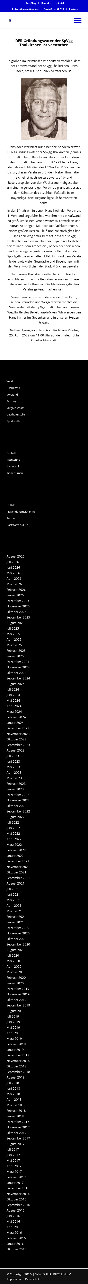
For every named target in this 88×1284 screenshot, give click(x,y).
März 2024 (14, 711)
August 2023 (16, 750)
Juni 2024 (13, 695)
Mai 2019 (13, 1027)
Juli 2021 (13, 889)
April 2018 (14, 1099)
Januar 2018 (15, 1116)
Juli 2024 (13, 689)
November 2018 (18, 1061)
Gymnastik (13, 466)
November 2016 (18, 1194)
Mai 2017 (13, 1160)
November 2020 (18, 933)
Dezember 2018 (18, 1055)
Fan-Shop (31, 3)
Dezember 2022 (18, 795)
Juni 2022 (13, 828)
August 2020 (16, 950)
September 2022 (18, 811)
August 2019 (16, 1011)
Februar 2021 (16, 917)
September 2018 (18, 1072)
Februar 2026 (16, 589)
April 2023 (14, 772)
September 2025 (18, 617)
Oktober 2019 (16, 1000)
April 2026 (14, 578)
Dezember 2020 (18, 928)
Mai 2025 (13, 634)
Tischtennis (13, 459)
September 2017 (18, 1138)
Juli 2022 (13, 822)
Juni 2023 (13, 761)
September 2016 (18, 1205)
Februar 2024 (16, 717)
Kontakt (46, 3)
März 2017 (14, 1171)
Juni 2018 (13, 1088)
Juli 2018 (13, 1083)
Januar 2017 (15, 1183)
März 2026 (14, 584)
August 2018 (16, 1077)
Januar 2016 (15, 1244)
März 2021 (14, 911)
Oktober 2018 (16, 1066)
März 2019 (14, 1038)
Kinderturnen (15, 473)
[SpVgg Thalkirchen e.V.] (36, 20)
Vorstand (12, 394)
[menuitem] (31, 3)
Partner (73, 9)
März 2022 (14, 844)
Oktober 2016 (16, 1199)
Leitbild (59, 3)
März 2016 (14, 1232)
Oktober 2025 (16, 612)
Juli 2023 (13, 756)
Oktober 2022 (16, 806)
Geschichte (13, 388)
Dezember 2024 (18, 662)
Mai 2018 (13, 1094)
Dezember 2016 (18, 1188)
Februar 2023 (16, 783)
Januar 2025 (15, 656)
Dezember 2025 (18, 601)
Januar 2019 (15, 1050)
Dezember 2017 (18, 1122)
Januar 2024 (15, 723)
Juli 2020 (13, 955)
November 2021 (18, 867)
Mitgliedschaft (15, 408)
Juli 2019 (13, 1016)
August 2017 (16, 1144)
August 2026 (16, 556)
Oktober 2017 (16, 1133)
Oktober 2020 (16, 939)
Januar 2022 (15, 856)
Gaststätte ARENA (54, 9)
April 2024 (14, 706)
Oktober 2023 (16, 739)
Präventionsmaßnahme (25, 9)
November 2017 (18, 1127)
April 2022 (14, 839)
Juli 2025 (13, 628)
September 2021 (18, 878)
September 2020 (18, 944)
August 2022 (16, 817)
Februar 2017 (16, 1177)
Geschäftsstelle (16, 414)
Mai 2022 (13, 833)
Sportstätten (14, 421)
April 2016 (14, 1227)
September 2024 (18, 678)
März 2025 (14, 645)
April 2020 (14, 966)
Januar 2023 (15, 789)
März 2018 (14, 1105)
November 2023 (18, 734)
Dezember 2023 (18, 728)
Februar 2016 (16, 1238)
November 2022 (18, 800)
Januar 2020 (15, 983)
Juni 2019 (13, 1022)
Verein (10, 381)
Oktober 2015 (16, 1249)
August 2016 (16, 1210)
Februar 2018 (16, 1110)
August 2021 (16, 883)
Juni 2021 (13, 894)
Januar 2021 (15, 922)
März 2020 (14, 972)
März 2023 (14, 778)
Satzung (11, 401)
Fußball (11, 453)
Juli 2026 (13, 562)
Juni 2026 (13, 567)
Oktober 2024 (16, 673)
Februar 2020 (16, 977)
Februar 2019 (16, 1044)
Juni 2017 (13, 1155)
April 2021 (14, 905)
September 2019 (18, 1005)
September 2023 (18, 745)
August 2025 (16, 623)
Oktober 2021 (16, 872)
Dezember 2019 (18, 989)
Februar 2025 (16, 650)
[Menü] (75, 20)
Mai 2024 (13, 700)
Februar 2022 (16, 850)
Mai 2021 (13, 900)
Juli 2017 (13, 1149)
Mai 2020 (13, 961)
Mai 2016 (13, 1221)
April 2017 (14, 1166)
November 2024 (18, 667)
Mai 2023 (13, 767)
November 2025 (18, 606)
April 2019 (14, 1033)
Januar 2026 (15, 595)
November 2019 (18, 994)
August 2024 (16, 684)
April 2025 (14, 639)
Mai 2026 (13, 573)
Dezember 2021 (18, 861)
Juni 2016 (13, 1216)
